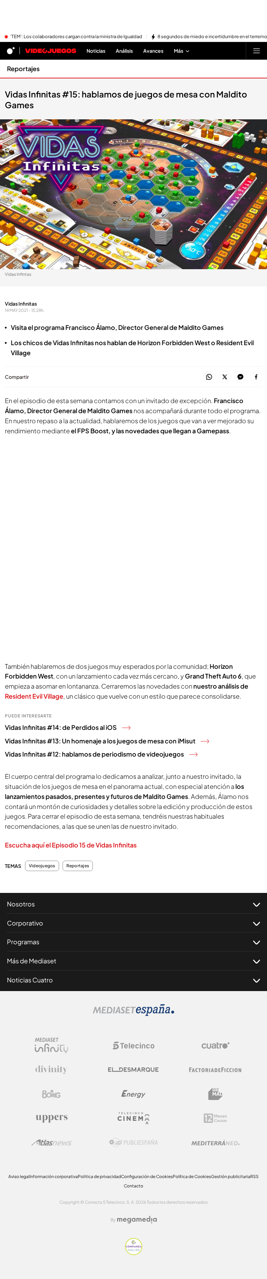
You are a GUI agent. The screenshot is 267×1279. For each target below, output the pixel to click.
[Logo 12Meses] (215, 1118)
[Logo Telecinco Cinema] (133, 1118)
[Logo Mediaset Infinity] (51, 1045)
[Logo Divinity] (51, 1069)
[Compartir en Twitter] (225, 377)
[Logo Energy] (133, 1094)
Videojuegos (42, 866)
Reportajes (23, 69)
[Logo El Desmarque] (133, 1069)
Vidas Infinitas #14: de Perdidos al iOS (61, 727)
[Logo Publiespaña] (133, 1142)
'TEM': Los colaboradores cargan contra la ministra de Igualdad (76, 37)
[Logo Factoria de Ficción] (215, 1069)
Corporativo (25, 923)
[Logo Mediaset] (133, 1014)
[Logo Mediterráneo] (215, 1142)
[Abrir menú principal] (256, 50)
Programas (23, 942)
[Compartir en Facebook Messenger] (240, 377)
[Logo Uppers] (51, 1118)
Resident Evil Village (34, 696)
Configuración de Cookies (147, 1176)
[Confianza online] (133, 1253)
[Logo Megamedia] (137, 1219)
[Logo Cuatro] (215, 1045)
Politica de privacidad (99, 1176)
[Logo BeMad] (215, 1094)
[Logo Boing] (51, 1094)
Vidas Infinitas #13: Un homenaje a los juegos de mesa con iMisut (100, 741)
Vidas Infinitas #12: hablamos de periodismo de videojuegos (94, 754)
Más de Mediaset (31, 961)
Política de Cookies (192, 1176)
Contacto (133, 1185)
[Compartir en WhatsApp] (209, 377)
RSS (254, 1176)
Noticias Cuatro (30, 980)
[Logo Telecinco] (133, 1045)
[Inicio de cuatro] (11, 50)
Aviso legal (19, 1176)
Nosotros (21, 904)
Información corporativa (54, 1176)
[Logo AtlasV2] (51, 1142)
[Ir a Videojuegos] (50, 50)
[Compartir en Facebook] (256, 377)
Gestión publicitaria (230, 1176)
